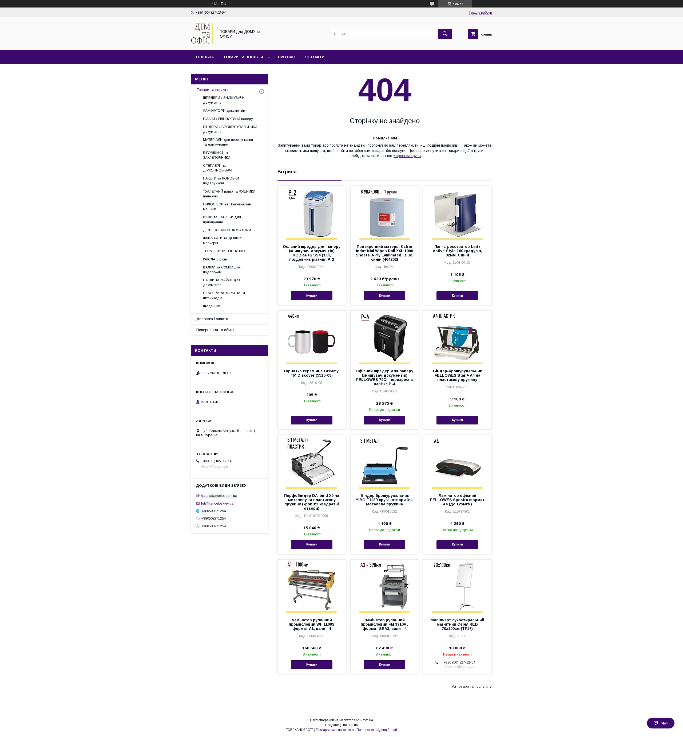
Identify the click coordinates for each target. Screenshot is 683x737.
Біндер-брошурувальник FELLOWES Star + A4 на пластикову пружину (457, 375)
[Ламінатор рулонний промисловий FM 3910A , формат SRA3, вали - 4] (385, 586)
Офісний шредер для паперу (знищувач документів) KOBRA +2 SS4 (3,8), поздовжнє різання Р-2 (311, 253)
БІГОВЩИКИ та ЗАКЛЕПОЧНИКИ (216, 155)
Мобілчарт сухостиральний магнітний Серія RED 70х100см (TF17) (457, 624)
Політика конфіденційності (376, 730)
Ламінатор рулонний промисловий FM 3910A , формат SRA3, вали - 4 (384, 624)
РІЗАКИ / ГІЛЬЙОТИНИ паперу (228, 119)
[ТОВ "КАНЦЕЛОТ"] (202, 43)
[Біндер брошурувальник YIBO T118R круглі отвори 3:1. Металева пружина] (385, 462)
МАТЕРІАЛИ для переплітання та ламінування (228, 142)
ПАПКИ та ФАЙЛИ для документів (221, 282)
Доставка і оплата (212, 319)
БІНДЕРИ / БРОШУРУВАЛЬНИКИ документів (230, 129)
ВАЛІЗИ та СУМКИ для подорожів (222, 269)
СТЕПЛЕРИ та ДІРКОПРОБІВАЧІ (217, 167)
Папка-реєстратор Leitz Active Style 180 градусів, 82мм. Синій (457, 250)
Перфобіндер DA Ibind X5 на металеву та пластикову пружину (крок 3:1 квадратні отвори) (311, 501)
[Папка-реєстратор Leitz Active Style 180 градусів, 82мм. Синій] (457, 213)
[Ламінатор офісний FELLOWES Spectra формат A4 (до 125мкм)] (457, 462)
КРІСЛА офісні (215, 259)
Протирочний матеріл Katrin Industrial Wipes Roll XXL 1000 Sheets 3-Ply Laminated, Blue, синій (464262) (384, 253)
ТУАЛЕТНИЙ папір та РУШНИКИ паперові (229, 193)
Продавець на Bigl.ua (341, 725)
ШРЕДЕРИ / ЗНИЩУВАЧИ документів (224, 100)
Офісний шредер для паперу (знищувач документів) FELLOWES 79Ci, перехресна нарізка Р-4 (384, 377)
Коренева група (407, 156)
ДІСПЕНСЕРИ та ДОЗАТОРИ (227, 230)
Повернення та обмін (215, 330)
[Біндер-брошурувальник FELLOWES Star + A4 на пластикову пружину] (457, 337)
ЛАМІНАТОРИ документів (224, 110)
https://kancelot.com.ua (219, 496)
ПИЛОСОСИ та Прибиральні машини (227, 206)
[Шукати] (445, 34)
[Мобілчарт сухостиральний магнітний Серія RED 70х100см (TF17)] (457, 586)
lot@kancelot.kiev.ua (217, 503)
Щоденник (211, 306)
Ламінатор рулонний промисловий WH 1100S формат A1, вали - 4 (312, 624)
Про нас (286, 57)
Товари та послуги (243, 57)
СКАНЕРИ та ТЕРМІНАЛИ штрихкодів (224, 295)
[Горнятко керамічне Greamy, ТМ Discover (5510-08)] (312, 337)
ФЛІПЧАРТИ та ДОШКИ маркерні (222, 240)
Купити (311, 296)
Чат (664, 723)
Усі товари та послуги (469, 686)
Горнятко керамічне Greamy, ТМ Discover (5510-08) (311, 373)
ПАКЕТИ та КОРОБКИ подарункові (221, 180)
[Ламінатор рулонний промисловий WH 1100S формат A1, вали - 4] (312, 586)
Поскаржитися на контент (335, 730)
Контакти (314, 57)
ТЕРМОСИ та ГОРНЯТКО (224, 251)
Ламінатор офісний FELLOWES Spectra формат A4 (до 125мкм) (457, 499)
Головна (205, 57)
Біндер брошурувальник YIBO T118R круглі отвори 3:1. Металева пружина (384, 499)
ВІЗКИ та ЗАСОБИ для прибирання (222, 219)
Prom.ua (366, 720)
